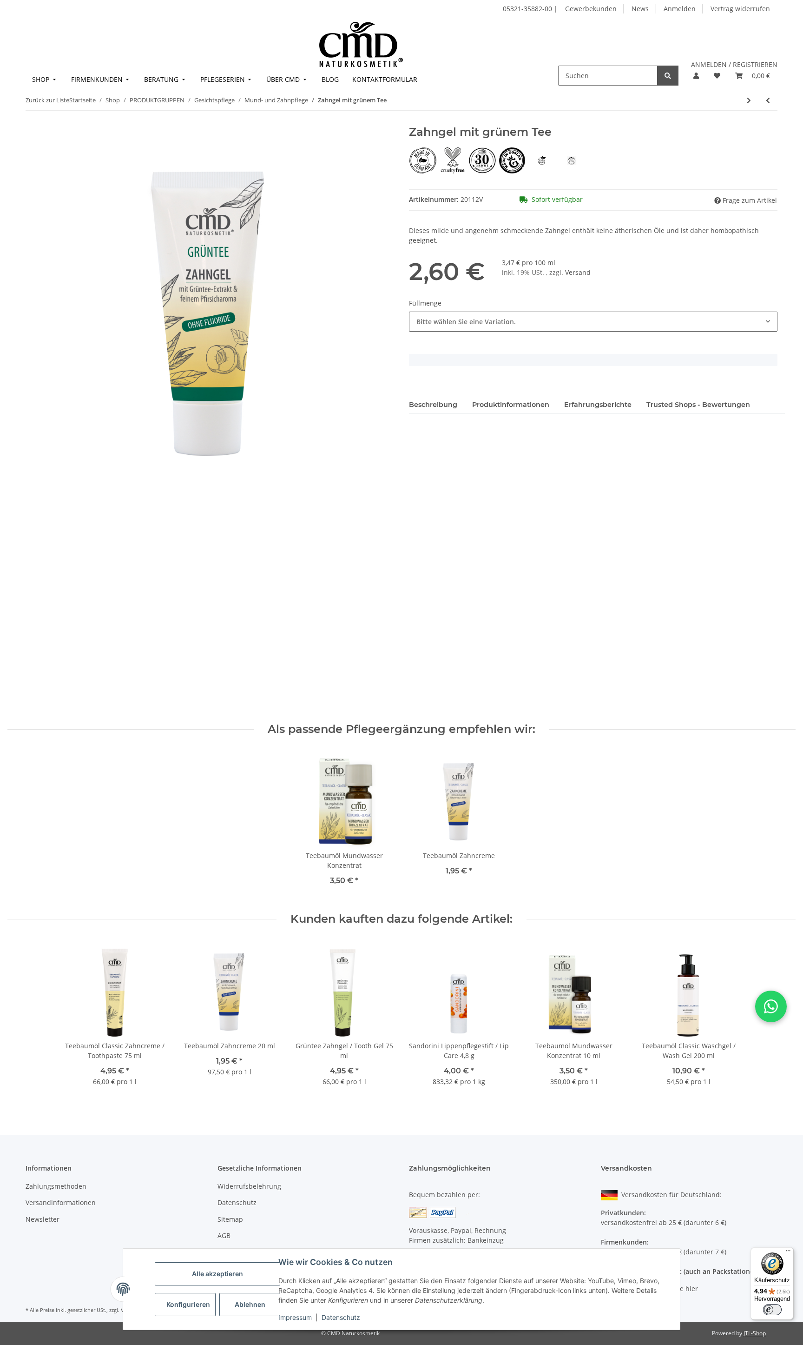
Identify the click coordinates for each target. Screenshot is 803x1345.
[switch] (772, 1309)
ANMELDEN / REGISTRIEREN (734, 64)
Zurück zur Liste (47, 100)
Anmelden (680, 8)
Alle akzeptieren (217, 1274)
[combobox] (593, 322)
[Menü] (788, 1252)
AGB (223, 1235)
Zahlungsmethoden (56, 1186)
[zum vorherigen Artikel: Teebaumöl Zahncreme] (767, 100)
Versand (578, 272)
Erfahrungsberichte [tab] (598, 404)
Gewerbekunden (591, 8)
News (640, 8)
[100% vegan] (543, 159)
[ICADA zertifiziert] (572, 159)
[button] (696, 76)
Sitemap (230, 1219)
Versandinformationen (61, 1202)
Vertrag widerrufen (740, 8)
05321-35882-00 (528, 8)
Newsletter (42, 1219)
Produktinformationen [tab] (510, 404)
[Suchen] (667, 76)
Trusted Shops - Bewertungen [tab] (698, 404)
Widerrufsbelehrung (249, 1186)
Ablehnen (250, 1304)
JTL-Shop (755, 1333)
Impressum (295, 1317)
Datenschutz (341, 1317)
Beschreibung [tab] (433, 404)
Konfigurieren (188, 1304)
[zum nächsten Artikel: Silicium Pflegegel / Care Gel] (748, 100)
